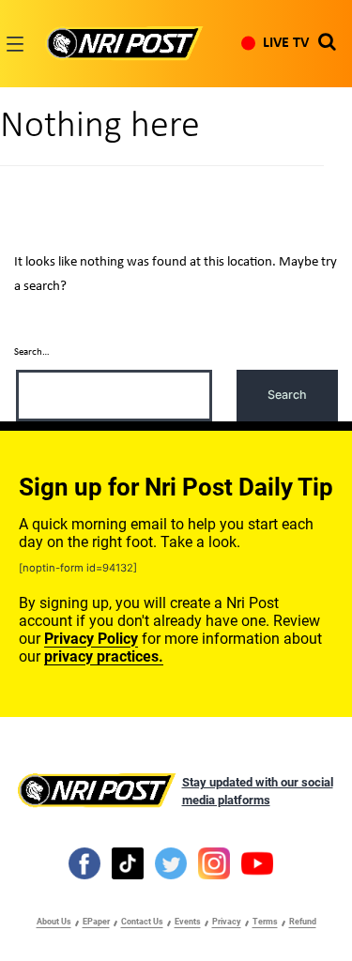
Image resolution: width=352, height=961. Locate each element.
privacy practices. (103, 656)
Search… (32, 352)
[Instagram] (214, 862)
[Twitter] (171, 862)
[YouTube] (257, 862)
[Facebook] (84, 862)
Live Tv (286, 43)
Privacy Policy (91, 639)
